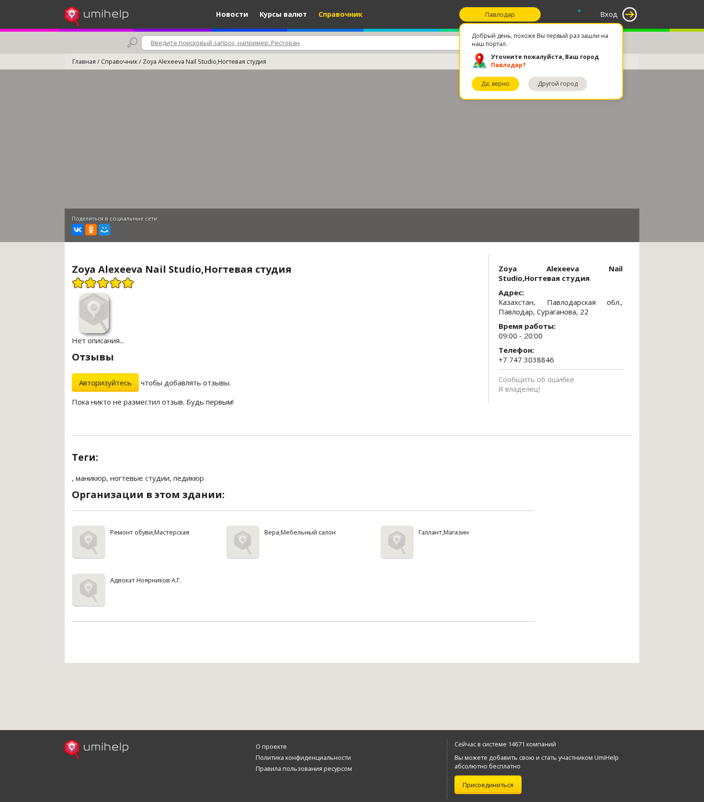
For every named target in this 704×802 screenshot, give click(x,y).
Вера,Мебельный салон (300, 532)
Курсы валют (283, 14)
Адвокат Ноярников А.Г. (145, 580)
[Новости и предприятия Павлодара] (96, 14)
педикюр (188, 478)
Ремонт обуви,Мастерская (149, 532)
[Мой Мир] (104, 229)
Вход (609, 14)
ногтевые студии (140, 478)
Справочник (340, 14)
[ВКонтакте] (77, 229)
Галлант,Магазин (444, 532)
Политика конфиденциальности (303, 757)
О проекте (271, 746)
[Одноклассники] (91, 229)
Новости (232, 14)
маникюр (91, 478)
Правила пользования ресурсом (304, 768)
